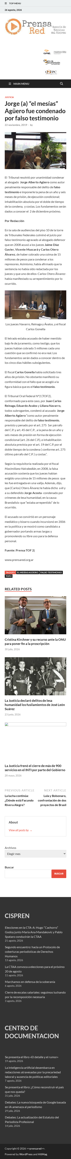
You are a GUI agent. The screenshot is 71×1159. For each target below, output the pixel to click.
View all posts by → (20, 830)
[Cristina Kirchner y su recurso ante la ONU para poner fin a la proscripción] (35, 616)
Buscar (9, 867)
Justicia (9, 97)
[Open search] (61, 83)
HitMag (42, 1154)
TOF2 (9, 576)
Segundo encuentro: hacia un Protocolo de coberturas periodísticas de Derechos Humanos (32, 951)
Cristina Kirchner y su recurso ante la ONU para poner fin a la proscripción (35, 642)
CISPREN (17, 915)
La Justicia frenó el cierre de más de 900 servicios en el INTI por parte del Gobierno (35, 768)
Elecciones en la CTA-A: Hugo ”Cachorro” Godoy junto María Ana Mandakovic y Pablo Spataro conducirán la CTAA (33, 932)
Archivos (10, 847)
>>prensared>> (35, 1148)
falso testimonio (51, 572)
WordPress (26, 1154)
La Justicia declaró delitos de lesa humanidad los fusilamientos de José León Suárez (35, 705)
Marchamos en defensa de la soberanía (30, 981)
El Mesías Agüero (27, 572)
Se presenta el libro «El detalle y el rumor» (31, 1057)
